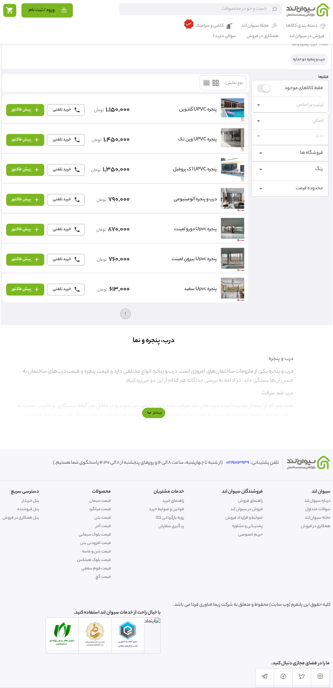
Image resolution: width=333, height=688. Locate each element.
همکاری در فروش (262, 36)
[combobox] (295, 105)
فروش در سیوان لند (306, 36)
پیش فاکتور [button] (21, 109)
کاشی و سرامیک (209, 26)
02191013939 (237, 463)
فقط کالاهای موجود (304, 88)
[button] (290, 153)
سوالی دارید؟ (224, 36)
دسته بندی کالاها (301, 26)
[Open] (258, 105)
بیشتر (157, 413)
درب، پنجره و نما (304, 44)
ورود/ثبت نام (42, 10)
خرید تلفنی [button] (62, 109)
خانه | (324, 44)
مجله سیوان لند (255, 26)
